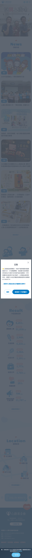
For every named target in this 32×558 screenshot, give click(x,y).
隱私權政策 (19, 551)
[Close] (28, 262)
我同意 (17, 555)
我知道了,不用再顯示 (21, 292)
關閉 (7, 292)
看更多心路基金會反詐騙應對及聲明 (14, 284)
